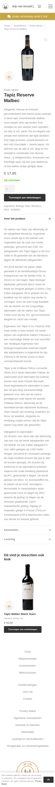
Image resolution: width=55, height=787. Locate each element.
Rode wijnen (36, 25)
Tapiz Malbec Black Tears (20, 614)
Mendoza (36, 206)
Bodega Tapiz (23, 206)
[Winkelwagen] (39, 6)
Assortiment (20, 25)
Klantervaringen (27, 684)
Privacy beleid (27, 711)
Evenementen (27, 665)
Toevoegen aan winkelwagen (25, 197)
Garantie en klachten (27, 725)
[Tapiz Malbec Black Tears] (27, 587)
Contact (27, 698)
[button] (32, 6)
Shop (27, 651)
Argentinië (9, 206)
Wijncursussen (27, 672)
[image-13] (6, 6)
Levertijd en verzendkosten (27, 739)
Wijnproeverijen (27, 658)
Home (7, 25)
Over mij (27, 691)
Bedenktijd (27, 732)
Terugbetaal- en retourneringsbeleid (27, 746)
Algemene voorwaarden (28, 718)
